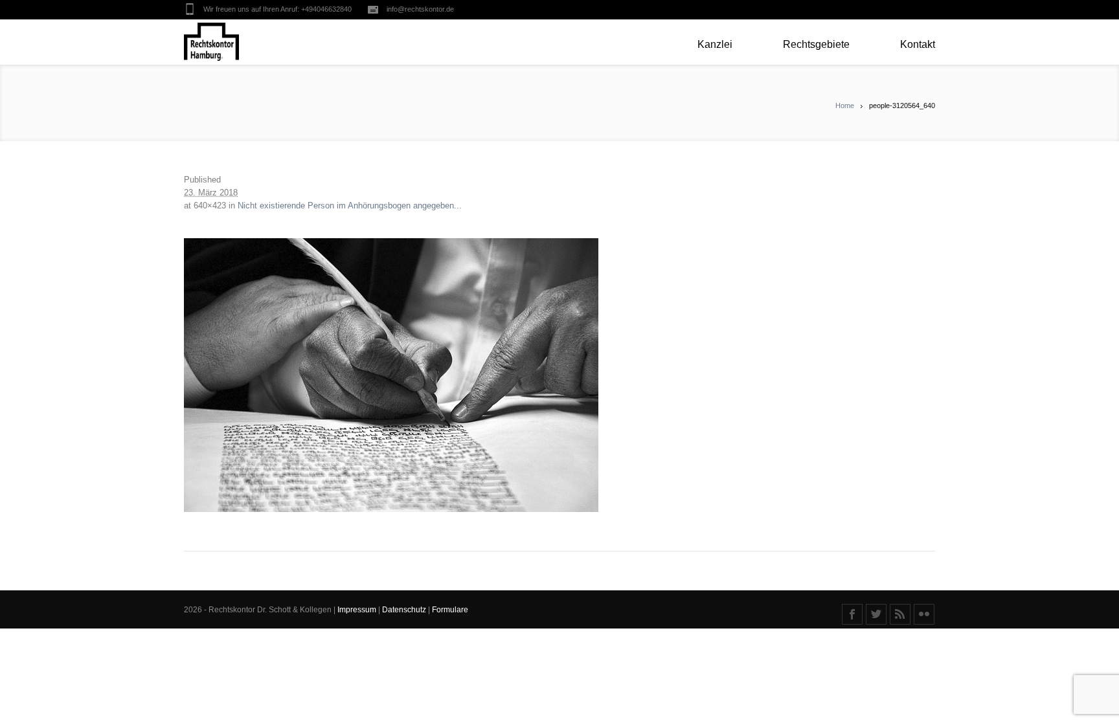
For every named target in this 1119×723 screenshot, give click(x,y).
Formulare (450, 609)
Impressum (357, 609)
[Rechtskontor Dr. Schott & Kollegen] (211, 42)
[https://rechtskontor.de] (900, 614)
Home (844, 105)
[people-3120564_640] (559, 375)
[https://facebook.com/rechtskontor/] (852, 614)
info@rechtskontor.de (420, 9)
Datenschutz (405, 609)
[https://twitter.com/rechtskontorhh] (876, 614)
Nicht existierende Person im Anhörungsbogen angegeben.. (348, 205)
